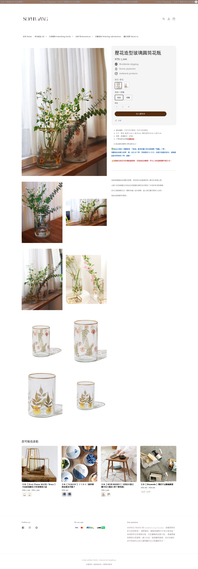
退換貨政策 (97, 564)
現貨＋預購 (119, 92)
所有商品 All (39, 36)
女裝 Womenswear (83, 36)
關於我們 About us (131, 36)
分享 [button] (119, 120)
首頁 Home (27, 36)
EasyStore (112, 560)
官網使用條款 (107, 564)
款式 (119, 79)
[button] (163, 18)
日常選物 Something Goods (60, 36)
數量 (116, 103)
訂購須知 (89, 564)
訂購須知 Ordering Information (108, 36)
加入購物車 (140, 113)
